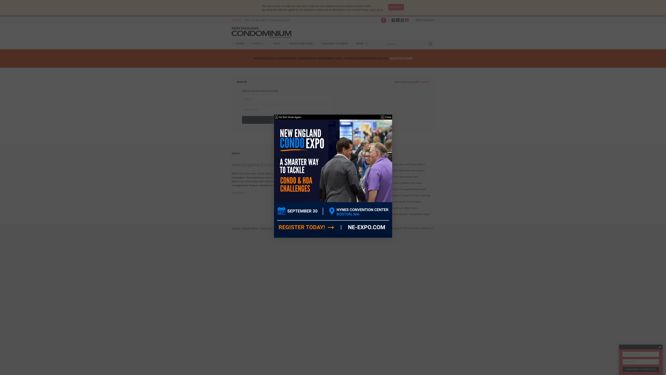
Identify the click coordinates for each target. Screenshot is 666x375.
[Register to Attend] (333, 179)
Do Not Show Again (288, 117)
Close (386, 117)
